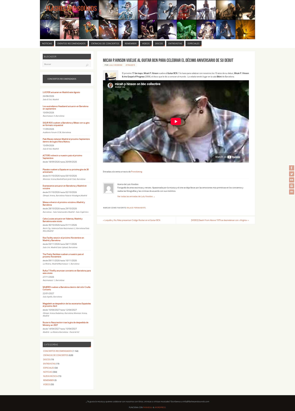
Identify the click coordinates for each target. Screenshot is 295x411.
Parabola (148, 407)
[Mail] (291, 192)
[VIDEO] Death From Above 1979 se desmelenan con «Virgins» (220, 220)
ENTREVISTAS (49, 363)
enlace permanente (136, 207)
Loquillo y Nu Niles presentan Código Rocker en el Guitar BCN (131, 220)
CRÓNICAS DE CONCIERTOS (55, 355)
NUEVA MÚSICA (50, 376)
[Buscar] (87, 65)
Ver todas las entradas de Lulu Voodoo (136, 196)
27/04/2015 (130, 65)
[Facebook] (291, 168)
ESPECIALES (48, 367)
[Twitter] (291, 174)
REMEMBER (48, 380)
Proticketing (136, 171)
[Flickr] (291, 180)
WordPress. (160, 407)
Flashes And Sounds (71, 8)
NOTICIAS (47, 372)
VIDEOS (46, 384)
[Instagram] (291, 186)
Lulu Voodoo (115, 65)
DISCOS (46, 359)
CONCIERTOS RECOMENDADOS (57, 351)
